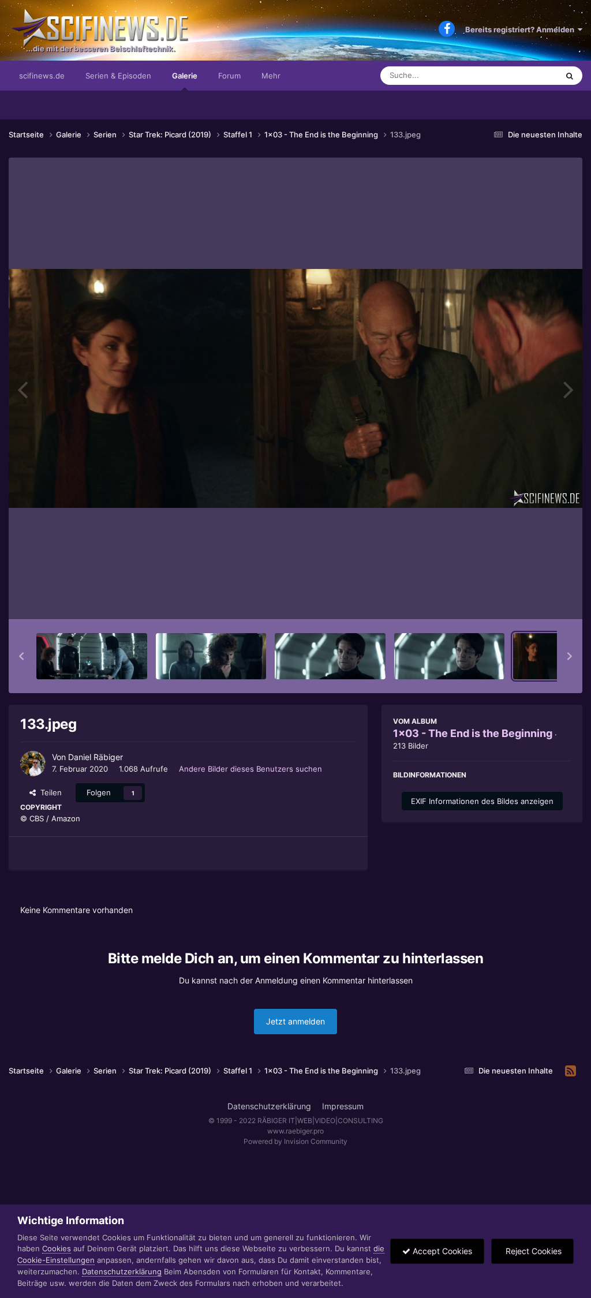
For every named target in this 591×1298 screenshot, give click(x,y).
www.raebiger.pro (295, 1131)
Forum (229, 75)
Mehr (270, 75)
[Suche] (569, 75)
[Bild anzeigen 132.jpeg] (449, 656)
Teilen (49, 792)
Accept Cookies (441, 1251)
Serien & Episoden (118, 75)
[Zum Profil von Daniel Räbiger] (33, 763)
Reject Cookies (532, 1251)
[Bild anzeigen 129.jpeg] (91, 656)
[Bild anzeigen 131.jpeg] (330, 656)
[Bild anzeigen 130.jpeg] (211, 656)
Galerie (184, 75)
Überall (529, 75)
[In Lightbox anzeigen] (295, 388)
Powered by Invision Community (295, 1141)
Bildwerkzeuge (530, 598)
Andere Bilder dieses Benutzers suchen (250, 768)
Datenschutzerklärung (269, 1106)
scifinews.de (42, 75)
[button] (21, 656)
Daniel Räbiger (95, 757)
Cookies (56, 1248)
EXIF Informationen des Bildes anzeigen (482, 801)
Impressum (343, 1106)
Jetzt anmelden (295, 1021)
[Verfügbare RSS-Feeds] (570, 1071)
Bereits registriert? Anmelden (521, 29)
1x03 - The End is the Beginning (472, 733)
